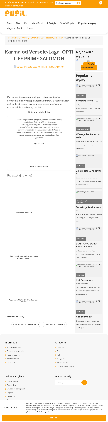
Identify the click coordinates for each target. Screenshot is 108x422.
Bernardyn (11, 385)
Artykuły (25, 38)
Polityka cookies (13, 355)
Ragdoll (10, 392)
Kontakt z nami (13, 359)
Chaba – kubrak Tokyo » (54, 324)
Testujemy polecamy (54, 38)
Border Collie (12, 381)
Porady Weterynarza (65, 366)
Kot (58, 355)
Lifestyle (60, 347)
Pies (58, 351)
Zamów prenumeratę (88, 66)
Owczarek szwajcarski (16, 389)
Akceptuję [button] (54, 418)
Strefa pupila (62, 362)
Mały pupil (61, 359)
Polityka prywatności (44, 412)
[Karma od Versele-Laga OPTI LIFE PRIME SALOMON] (39, 78)
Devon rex (11, 396)
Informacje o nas (14, 347)
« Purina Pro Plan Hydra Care (26, 324)
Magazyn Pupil (13, 38)
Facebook (11, 362)
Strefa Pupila (37, 38)
